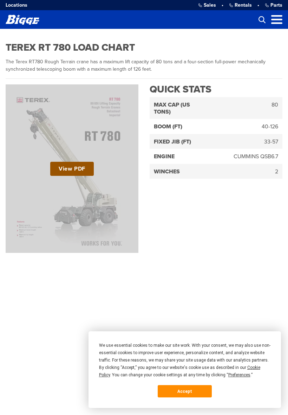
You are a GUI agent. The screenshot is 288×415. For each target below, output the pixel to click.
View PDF (72, 168)
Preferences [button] (239, 374)
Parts (276, 5)
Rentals (243, 5)
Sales (210, 5)
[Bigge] (22, 19)
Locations (16, 5)
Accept (184, 391)
